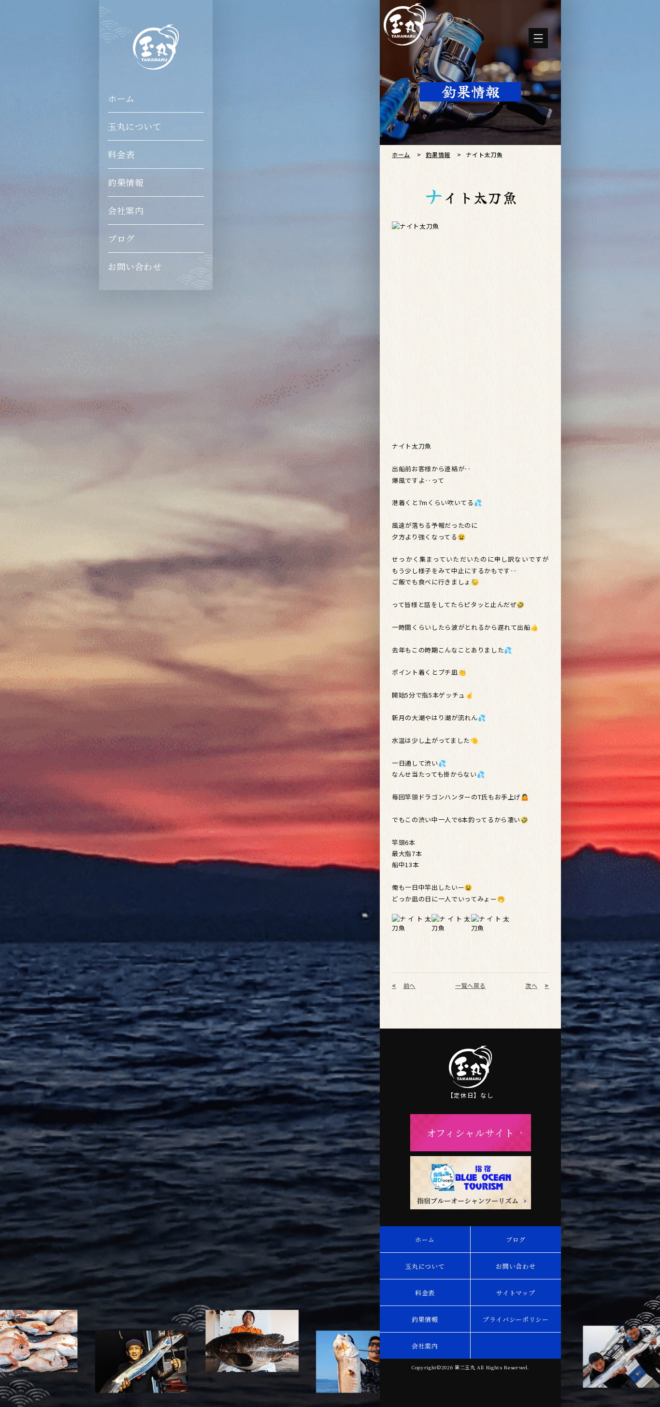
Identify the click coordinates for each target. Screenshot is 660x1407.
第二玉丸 (465, 1367)
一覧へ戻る (470, 985)
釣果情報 (126, 182)
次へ (531, 985)
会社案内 (126, 210)
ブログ (121, 238)
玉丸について (135, 126)
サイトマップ (515, 1292)
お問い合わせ (135, 266)
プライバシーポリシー (516, 1319)
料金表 (121, 154)
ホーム (121, 98)
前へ (409, 985)
